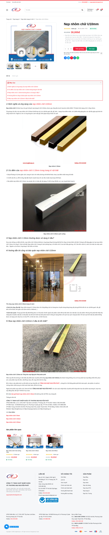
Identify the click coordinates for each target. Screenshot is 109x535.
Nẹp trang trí (86, 490)
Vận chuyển (64, 482)
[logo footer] (19, 476)
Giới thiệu (63, 477)
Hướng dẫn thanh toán (67, 490)
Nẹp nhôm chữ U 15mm (32, 450)
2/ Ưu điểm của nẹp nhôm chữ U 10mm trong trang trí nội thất (25, 89)
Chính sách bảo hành (66, 488)
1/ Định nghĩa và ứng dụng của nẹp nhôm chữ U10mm (22, 86)
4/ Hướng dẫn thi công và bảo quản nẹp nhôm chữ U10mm (24, 95)
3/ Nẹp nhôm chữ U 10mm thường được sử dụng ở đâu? (23, 92)
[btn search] (82, 10)
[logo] (16, 10)
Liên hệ (63, 480)
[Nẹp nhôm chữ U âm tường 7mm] (15, 441)
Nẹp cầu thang (87, 485)
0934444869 (84, 2)
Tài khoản (8, 2)
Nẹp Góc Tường (87, 493)
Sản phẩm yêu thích (16, 2)
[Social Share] (65, 57)
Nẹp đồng (85, 477)
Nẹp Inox (85, 480)
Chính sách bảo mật (66, 485)
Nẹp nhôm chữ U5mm (52, 450)
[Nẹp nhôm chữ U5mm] (54, 441)
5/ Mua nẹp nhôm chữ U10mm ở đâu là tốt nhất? (21, 98)
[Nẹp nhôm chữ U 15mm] (34, 441)
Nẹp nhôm (85, 482)
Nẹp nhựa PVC (87, 488)
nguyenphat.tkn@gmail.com (96, 2)
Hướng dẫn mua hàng (66, 493)
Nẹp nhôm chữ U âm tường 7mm (13, 451)
